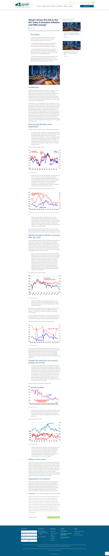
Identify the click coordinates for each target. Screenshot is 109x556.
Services (53, 6)
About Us (39, 6)
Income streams (64, 530)
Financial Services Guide (79, 531)
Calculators (59, 6)
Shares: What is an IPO (65, 537)
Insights (65, 6)
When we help (46, 6)
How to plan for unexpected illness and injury (66, 534)
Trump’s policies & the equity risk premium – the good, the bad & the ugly (71, 34)
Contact (71, 6)
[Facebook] (93, 2)
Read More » (66, 37)
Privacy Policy (77, 533)
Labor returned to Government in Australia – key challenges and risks (71, 53)
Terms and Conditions (78, 534)
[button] (48, 517)
